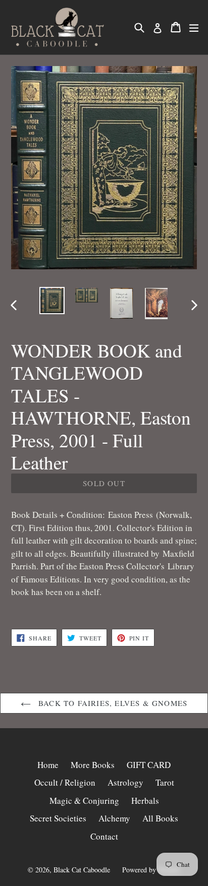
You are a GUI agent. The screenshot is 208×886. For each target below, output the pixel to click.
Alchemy (114, 818)
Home (48, 765)
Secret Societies (58, 818)
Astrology (125, 782)
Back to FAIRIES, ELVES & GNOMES (111, 703)
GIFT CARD (149, 765)
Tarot (164, 782)
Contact (104, 836)
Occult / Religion (64, 782)
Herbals (145, 800)
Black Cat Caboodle (82, 869)
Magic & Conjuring (84, 800)
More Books (93, 765)
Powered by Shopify (151, 869)
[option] (51, 300)
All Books (160, 818)
